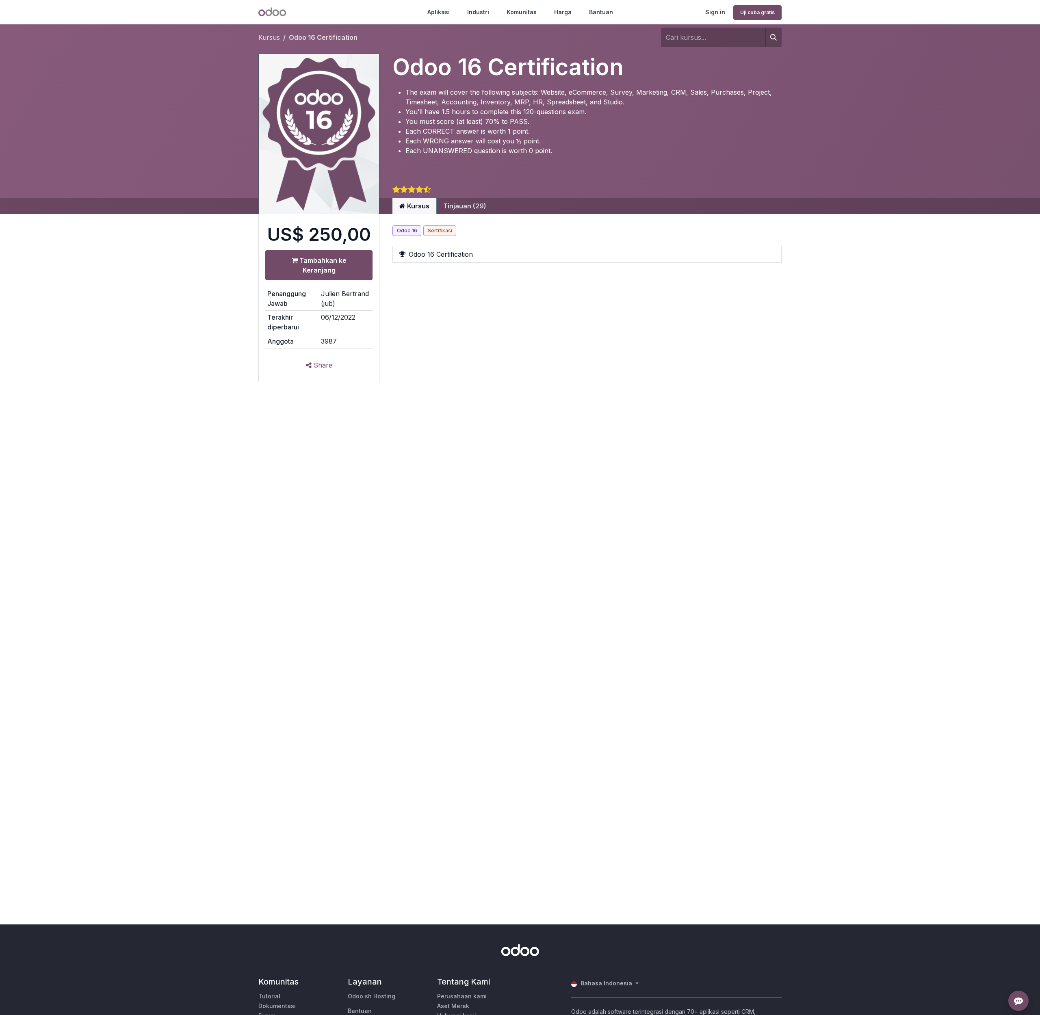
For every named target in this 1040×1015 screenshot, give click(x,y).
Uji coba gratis (757, 12)
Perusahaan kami (462, 996)
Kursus (269, 37)
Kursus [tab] (417, 206)
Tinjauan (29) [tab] (464, 206)
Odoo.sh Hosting (371, 996)
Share (322, 365)
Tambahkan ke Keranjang (322, 265)
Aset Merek (453, 1005)
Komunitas (522, 12)
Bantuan (601, 12)
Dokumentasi (277, 1005)
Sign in (715, 12)
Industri (478, 12)
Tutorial (269, 996)
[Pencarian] (773, 37)
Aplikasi (438, 12)
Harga (563, 12)
